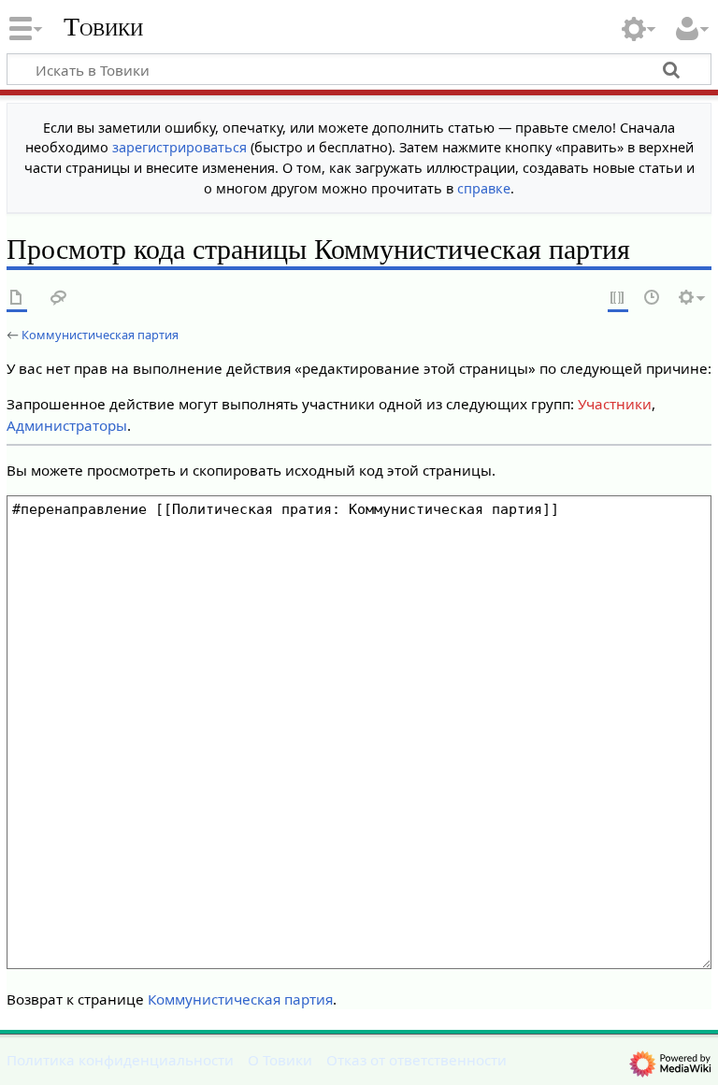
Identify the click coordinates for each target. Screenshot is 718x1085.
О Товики (280, 1059)
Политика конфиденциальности (120, 1059)
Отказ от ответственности (416, 1059)
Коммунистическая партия (100, 334)
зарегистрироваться (179, 147)
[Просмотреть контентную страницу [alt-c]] (17, 298)
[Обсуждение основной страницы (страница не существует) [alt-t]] (59, 298)
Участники (615, 403)
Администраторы (67, 425)
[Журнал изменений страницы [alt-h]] (652, 298)
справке (483, 188)
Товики (103, 27)
